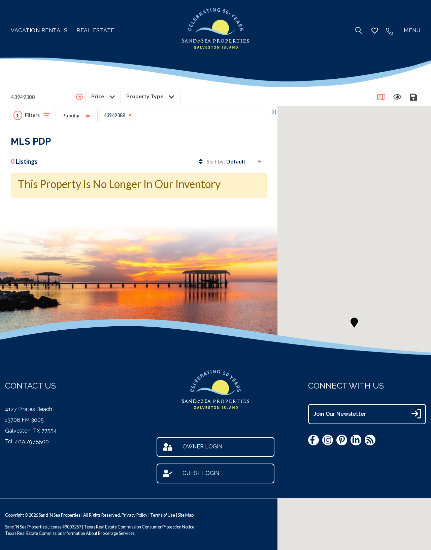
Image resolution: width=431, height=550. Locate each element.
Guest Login (201, 473)
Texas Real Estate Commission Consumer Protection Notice (139, 526)
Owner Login (202, 446)
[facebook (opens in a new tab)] (313, 440)
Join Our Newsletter (339, 414)
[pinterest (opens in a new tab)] (341, 440)
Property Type (145, 96)
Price (98, 96)
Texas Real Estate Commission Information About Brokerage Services (70, 533)
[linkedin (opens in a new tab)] (356, 440)
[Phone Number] (389, 31)
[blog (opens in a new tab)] (370, 440)
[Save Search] (413, 97)
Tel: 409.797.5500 (27, 441)
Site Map (186, 515)
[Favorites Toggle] (374, 30)
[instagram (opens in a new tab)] (327, 440)
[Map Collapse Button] (272, 112)
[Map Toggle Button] (381, 97)
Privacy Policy (134, 515)
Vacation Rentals (39, 30)
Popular (71, 115)
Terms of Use (162, 515)
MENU (412, 30)
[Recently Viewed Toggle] (397, 97)
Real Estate (95, 30)
